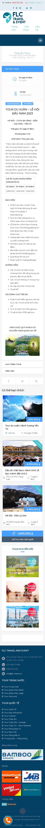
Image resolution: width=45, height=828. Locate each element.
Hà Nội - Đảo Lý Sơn (16, 515)
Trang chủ (18, 53)
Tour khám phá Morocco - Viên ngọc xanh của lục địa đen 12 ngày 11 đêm (23, 597)
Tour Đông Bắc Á (12, 735)
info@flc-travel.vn (35, 3)
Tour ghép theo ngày (13, 693)
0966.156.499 (17, 3)
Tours (27, 53)
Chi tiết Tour (12, 69)
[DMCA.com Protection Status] (9, 804)
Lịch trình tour (13, 364)
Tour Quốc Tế (10, 709)
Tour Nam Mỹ (10, 732)
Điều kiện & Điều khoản (13, 825)
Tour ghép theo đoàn (14, 690)
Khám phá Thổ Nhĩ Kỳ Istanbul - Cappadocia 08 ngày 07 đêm (23, 622)
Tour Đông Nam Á (12, 729)
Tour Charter (10, 716)
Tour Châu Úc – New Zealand (17, 725)
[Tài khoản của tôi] (27, 8)
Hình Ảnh (9, 371)
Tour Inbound (10, 696)
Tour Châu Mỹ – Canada (15, 722)
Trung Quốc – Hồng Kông (15, 738)
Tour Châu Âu (10, 719)
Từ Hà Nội (27, 104)
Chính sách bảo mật (33, 825)
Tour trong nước (13, 104)
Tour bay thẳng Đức (13, 713)
